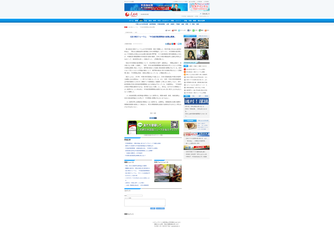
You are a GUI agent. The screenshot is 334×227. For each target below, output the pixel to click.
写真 (190, 20)
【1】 (151, 113)
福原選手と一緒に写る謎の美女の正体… (197, 90)
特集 (172, 20)
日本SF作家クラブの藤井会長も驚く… (196, 151)
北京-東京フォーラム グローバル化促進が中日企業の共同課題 (143, 27)
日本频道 (207, 1)
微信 (202, 30)
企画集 (197, 16)
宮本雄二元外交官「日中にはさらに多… (197, 154)
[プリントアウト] (179, 44)
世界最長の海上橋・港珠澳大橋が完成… (197, 82)
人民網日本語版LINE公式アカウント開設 (153, 135)
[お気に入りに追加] (181, 44)
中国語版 (200, 1)
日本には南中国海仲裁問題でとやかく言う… (196, 115)
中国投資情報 (161, 24)
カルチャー (165, 20)
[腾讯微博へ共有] (172, 44)
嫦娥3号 (203, 123)
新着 (136, 20)
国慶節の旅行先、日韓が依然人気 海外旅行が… (138, 168)
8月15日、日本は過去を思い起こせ (194, 106)
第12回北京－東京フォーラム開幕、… (196, 72)
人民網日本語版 (128, 32)
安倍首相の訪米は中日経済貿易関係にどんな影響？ (139, 150)
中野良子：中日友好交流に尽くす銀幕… (197, 156)
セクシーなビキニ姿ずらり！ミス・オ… (197, 85)
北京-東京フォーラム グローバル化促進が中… (138, 173)
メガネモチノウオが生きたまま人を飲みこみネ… (137, 179)
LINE (196, 30)
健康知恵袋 (190, 16)
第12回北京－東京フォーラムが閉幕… (196, 92)
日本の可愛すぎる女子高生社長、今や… (197, 77)
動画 (194, 20)
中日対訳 (184, 16)
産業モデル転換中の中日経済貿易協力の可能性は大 (139, 145)
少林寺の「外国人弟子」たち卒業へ (135, 183)
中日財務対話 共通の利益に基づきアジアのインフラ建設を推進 (143, 143)
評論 (185, 20)
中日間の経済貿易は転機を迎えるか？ (135, 155)
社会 (145, 20)
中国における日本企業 (142, 24)
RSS (208, 30)
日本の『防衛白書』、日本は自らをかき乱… (196, 110)
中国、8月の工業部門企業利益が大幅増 (135, 165)
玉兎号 (199, 123)
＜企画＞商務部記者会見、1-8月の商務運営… (137, 185)
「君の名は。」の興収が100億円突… (196, 141)
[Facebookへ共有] (168, 44)
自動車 (172, 24)
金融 (182, 24)
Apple (168, 30)
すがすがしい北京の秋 (131, 175)
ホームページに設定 (129, 1)
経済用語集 (153, 24)
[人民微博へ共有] (174, 44)
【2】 (155, 113)
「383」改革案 (204, 125)
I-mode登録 (192, 1)
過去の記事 (201, 20)
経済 (141, 20)
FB (190, 30)
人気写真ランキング (190, 36)
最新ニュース (129, 162)
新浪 (175, 30)
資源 (197, 24)
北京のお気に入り (204, 16)
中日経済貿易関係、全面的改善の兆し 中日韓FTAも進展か (141, 148)
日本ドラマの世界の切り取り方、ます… (197, 79)
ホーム (131, 20)
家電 (187, 24)
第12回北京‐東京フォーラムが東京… (196, 69)
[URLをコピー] (176, 44)
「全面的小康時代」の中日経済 (133, 153)
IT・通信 (192, 24)
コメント (178, 20)
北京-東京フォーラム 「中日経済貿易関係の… (138, 170)
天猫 (199, 125)
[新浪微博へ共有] (170, 44)
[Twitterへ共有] (166, 44)
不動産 (178, 24)
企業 (167, 24)
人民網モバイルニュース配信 (180, 1)
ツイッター (183, 30)
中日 (159, 20)
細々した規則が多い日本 (192, 143)
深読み (186, 96)
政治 (150, 20)
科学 (154, 20)
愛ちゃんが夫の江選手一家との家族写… (197, 74)
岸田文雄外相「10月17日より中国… (196, 87)
